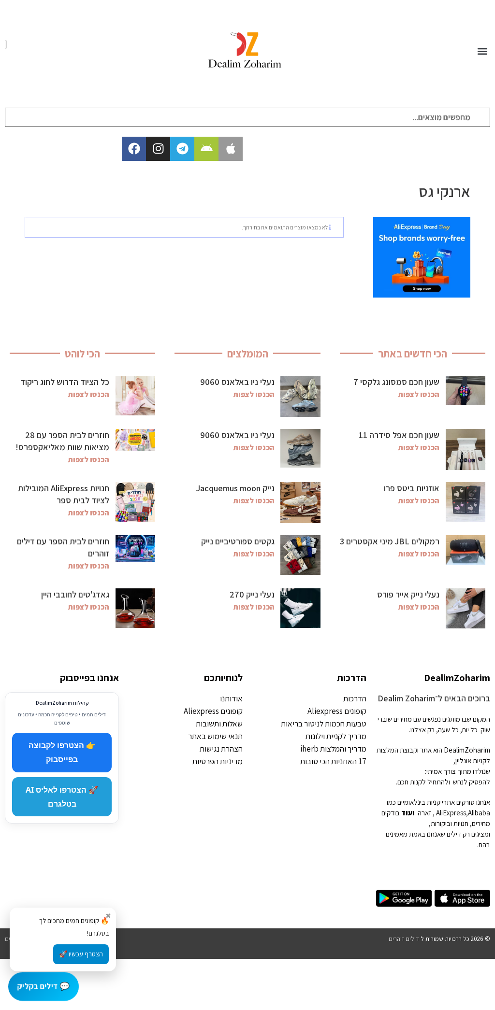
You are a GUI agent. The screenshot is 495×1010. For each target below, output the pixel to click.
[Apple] (230, 149)
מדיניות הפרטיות (217, 761)
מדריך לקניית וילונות (336, 736)
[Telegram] (182, 149)
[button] (482, 51)
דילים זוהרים (404, 939)
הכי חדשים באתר (412, 353)
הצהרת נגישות (221, 748)
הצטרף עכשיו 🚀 (81, 954)
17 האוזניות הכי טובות (333, 761)
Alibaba (479, 812)
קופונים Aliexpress (336, 711)
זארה (424, 812)
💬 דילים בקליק (43, 986)
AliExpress (451, 812)
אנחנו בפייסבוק (89, 677)
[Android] (206, 149)
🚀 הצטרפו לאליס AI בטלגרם (62, 796)
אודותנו (231, 698)
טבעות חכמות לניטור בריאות (323, 723)
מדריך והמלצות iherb (333, 748)
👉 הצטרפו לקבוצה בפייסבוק (62, 752)
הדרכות (351, 677)
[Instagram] (158, 149)
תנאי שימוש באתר (215, 736)
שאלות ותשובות (219, 723)
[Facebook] (134, 149)
